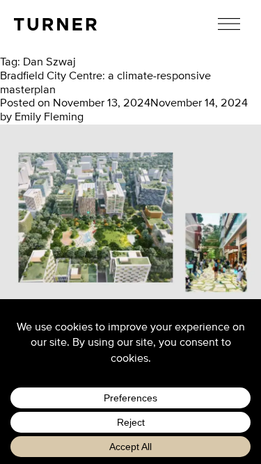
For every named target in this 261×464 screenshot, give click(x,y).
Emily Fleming (49, 117)
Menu (229, 24)
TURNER (55, 24)
